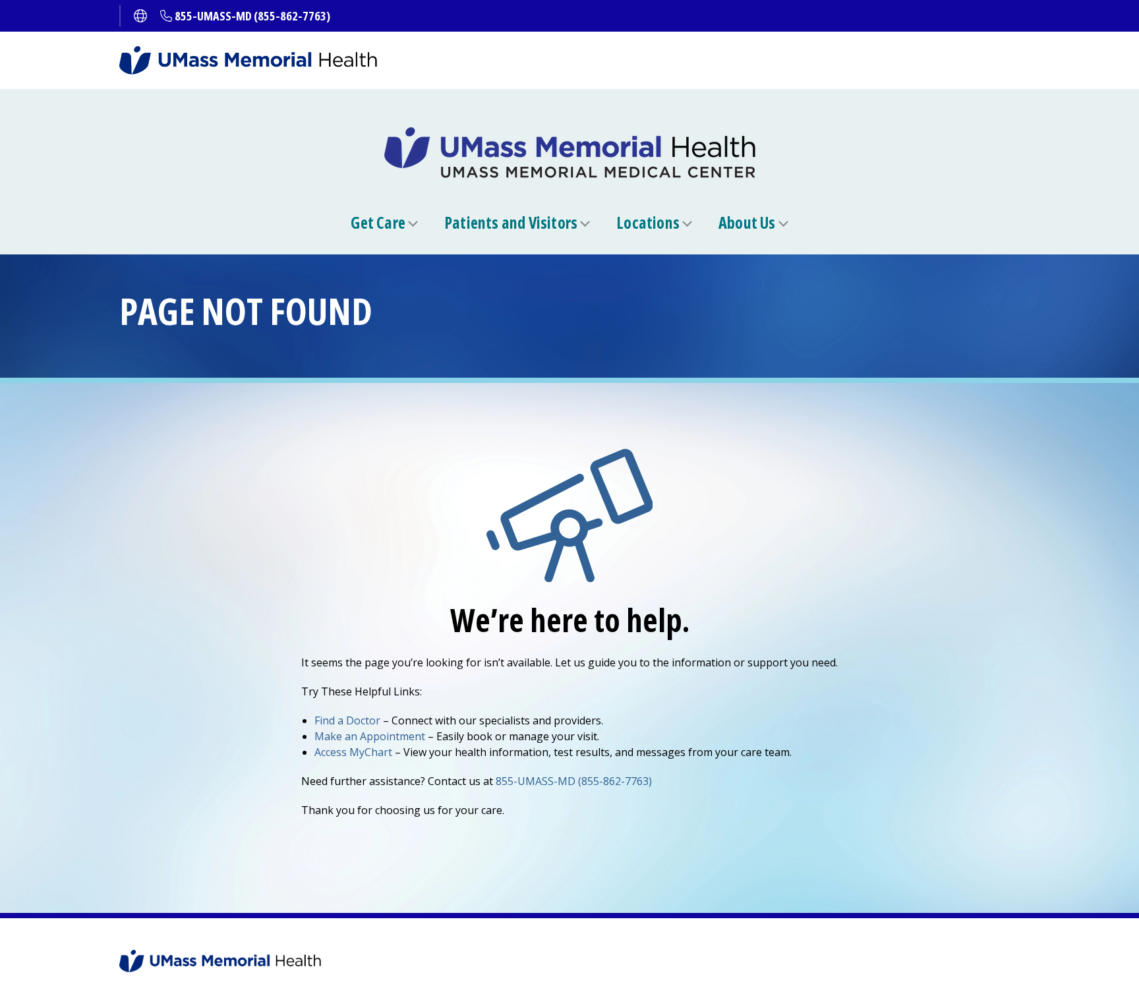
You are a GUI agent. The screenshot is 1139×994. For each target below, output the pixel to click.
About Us (747, 222)
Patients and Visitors (510, 222)
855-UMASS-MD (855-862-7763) (252, 16)
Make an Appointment (369, 736)
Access (353, 752)
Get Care (378, 222)
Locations (648, 222)
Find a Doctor (347, 720)
